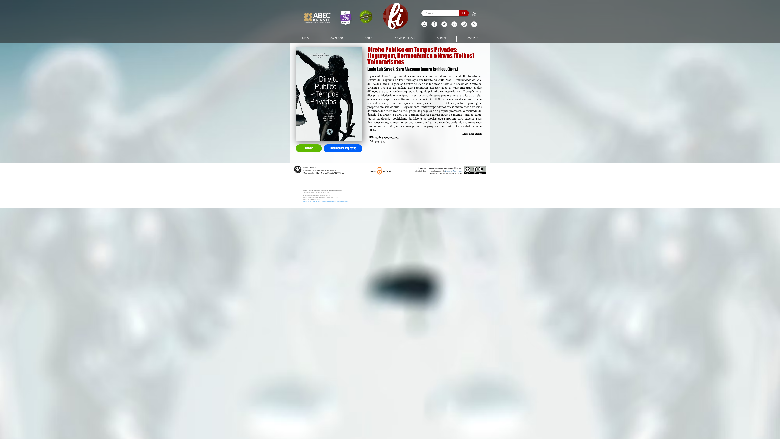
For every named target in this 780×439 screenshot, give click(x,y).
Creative (449, 171)
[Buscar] (464, 13)
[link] (474, 13)
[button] (474, 24)
